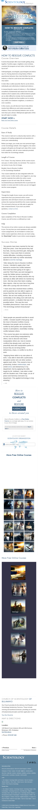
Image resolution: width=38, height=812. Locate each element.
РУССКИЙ (18, 771)
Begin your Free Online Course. (10, 120)
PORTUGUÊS (24, 775)
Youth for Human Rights (26, 798)
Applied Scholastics (24, 796)
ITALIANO (17, 775)
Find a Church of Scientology (12, 783)
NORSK (14, 773)
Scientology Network (18, 788)
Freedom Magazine (24, 794)
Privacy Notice (31, 805)
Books (15, 782)
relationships (21, 364)
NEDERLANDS (29, 771)
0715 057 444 (12, 735)
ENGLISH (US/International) (8, 768)
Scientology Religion (28, 788)
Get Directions (6, 732)
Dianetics (11, 788)
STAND (31, 794)
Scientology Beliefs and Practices (16, 780)
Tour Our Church (7, 715)
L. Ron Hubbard (5, 780)
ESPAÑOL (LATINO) (26, 773)
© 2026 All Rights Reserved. (15, 805)
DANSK (29, 768)
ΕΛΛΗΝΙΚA (12, 775)
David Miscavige (23, 790)
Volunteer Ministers (6, 782)
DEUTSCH (4, 773)
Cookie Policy (5, 807)
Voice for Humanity (29, 780)
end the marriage (16, 260)
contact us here (13, 209)
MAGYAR (9, 773)
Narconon (17, 796)
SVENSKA (19, 773)
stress (10, 367)
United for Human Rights (15, 798)
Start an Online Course (16, 792)
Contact (3, 783)
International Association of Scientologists (10, 794)
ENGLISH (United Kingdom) (21, 768)
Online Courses (20, 782)
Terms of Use (11, 807)
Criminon (12, 796)
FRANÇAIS (4, 771)
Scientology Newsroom (14, 790)
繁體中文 (23, 771)
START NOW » (19, 42)
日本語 (13, 771)
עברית (9, 771)
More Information (28, 782)
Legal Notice (18, 807)
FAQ (12, 782)
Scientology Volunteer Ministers (28, 792)
